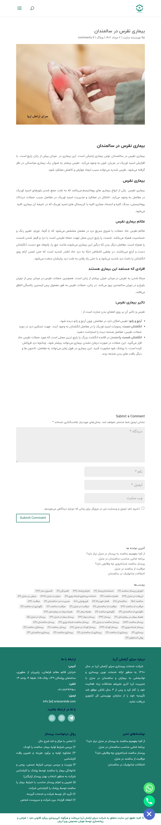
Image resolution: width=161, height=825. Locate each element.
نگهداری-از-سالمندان (131, 611)
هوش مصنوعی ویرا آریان (70, 821)
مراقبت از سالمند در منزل (129, 569)
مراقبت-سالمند (56, 606)
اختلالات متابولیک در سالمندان (126, 574)
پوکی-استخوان (134, 637)
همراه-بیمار (84, 611)
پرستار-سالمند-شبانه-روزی (73, 622)
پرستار (104, 617)
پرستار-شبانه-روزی (132, 627)
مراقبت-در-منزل (79, 606)
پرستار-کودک (108, 627)
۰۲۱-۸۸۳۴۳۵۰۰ (67, 690)
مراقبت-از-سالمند (132, 606)
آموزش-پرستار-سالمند (130, 591)
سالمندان (120, 601)
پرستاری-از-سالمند (116, 632)
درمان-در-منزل (50, 596)
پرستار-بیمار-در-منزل (61, 617)
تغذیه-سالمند (109, 596)
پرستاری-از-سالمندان (89, 632)
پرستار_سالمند (57, 627)
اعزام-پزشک (81, 591)
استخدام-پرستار (104, 591)
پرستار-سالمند (133, 622)
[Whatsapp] (149, 788)
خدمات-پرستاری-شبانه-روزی (80, 596)
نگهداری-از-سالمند (31, 606)
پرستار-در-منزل (36, 617)
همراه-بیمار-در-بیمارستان (58, 611)
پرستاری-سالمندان (38, 632)
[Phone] (149, 801)
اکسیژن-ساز (44, 591)
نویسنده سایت (132, 38)
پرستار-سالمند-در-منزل (106, 622)
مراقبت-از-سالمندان (105, 606)
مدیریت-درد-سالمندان (57, 601)
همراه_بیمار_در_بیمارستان (128, 617)
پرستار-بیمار (86, 617)
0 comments (86, 38)
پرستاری (137, 632)
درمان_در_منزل (27, 596)
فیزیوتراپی (81, 601)
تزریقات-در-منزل (132, 596)
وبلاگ (100, 38)
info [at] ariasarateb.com (59, 702)
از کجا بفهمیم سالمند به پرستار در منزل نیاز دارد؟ (115, 554)
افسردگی (63, 591)
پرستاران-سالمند (33, 627)
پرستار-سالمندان (43, 622)
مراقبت (34, 601)
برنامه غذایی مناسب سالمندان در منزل (122, 559)
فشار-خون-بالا (100, 601)
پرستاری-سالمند (63, 632)
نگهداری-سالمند (105, 611)
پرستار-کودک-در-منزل (82, 627)
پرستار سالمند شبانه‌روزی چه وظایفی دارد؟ (120, 564)
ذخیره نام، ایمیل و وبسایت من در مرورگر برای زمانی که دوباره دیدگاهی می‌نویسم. (92, 509)
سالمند (137, 601)
